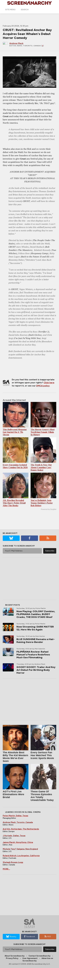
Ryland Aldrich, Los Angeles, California (21, 855)
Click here (49, 382)
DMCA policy (43, 385)
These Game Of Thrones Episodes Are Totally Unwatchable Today (42, 795)
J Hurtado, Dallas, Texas (14, 835)
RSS (49, 936)
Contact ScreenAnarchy (39, 956)
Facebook (30, 936)
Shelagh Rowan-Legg (13, 862)
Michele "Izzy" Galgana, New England (20, 849)
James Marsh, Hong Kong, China (18, 842)
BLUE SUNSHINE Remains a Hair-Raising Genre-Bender (35, 641)
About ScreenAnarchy (14, 956)
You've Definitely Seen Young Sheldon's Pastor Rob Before (42, 503)
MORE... (6, 869)
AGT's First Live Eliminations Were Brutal (13, 794)
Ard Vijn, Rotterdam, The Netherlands (21, 829)
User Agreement (29, 958)
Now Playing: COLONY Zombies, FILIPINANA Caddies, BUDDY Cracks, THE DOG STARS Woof (35, 614)
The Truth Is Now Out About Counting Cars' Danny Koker (41, 467)
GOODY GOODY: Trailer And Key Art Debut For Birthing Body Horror (35, 670)
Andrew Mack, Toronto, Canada (18, 822)
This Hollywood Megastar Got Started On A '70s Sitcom (15, 432)
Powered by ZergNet (48, 509)
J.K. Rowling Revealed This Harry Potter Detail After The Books (14, 503)
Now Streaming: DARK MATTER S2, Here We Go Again (35, 628)
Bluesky (13, 936)
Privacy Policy (12, 958)
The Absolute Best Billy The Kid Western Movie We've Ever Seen (15, 756)
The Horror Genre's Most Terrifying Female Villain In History (42, 432)
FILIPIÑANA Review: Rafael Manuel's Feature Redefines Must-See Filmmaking (33, 654)
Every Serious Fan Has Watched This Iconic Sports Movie (42, 755)
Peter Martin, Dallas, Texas (15, 815)
